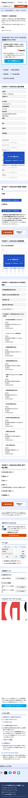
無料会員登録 (22, 6)
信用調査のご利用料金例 (12, 561)
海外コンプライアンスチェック (8, 792)
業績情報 (6, 74)
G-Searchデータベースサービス (13, 706)
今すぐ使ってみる (15, 535)
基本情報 (6, 70)
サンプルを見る (21, 578)
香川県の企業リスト (9, 10)
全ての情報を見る (13, 156)
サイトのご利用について (11, 515)
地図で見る (5, 116)
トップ (2, 10)
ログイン (21, 2)
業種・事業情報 (15, 70)
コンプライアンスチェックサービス (9, 790)
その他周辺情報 (15, 74)
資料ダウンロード (8, 6)
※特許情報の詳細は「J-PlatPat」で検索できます (13, 487)
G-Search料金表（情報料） (12, 563)
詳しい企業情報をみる (14, 61)
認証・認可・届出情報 (9, 78)
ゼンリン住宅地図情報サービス (9, 794)
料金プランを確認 (8, 739)
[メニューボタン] (25, 2)
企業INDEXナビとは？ (19, 232)
